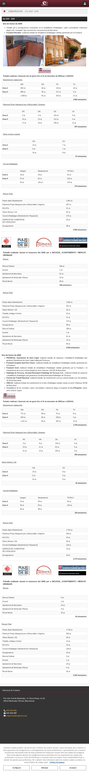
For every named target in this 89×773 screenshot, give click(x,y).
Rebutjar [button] (44, 768)
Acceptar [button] (73, 768)
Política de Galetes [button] (57, 762)
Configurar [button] (16, 768)
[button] (44, 3)
